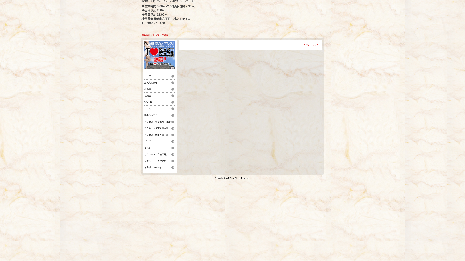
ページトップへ (311, 45)
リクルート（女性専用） (156, 154)
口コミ (147, 108)
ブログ (147, 141)
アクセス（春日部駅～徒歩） (158, 122)
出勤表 (147, 89)
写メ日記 (148, 102)
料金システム (152, 115)
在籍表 (165, 35)
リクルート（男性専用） (156, 161)
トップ (156, 35)
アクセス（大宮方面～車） (157, 128)
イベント (148, 148)
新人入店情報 (150, 82)
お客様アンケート (153, 167)
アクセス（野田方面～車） (157, 135)
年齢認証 (146, 35)
